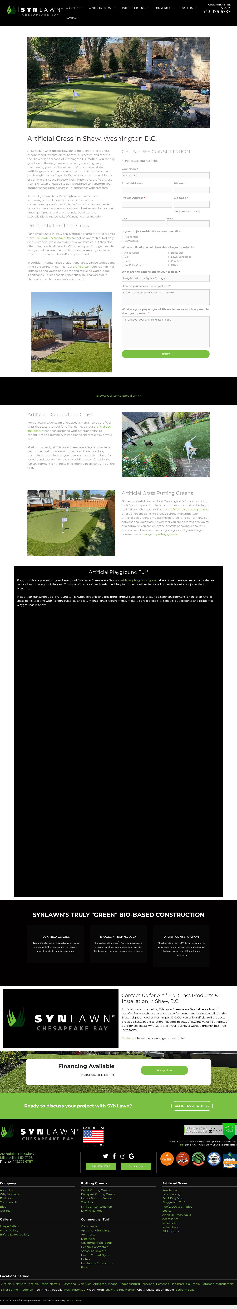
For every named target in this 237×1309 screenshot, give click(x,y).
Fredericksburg (129, 1283)
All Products (170, 1231)
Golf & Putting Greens (95, 1190)
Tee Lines (87, 1202)
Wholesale (169, 1223)
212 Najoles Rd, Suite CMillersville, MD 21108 (17, 1156)
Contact (72, 17)
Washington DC (74, 1289)
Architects (88, 1234)
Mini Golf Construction (96, 1206)
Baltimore (178, 1283)
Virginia (6, 1283)
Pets (127, 260)
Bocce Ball (177, 252)
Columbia (193, 1283)
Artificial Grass (100, 8)
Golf (126, 256)
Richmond (69, 1283)
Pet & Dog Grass (173, 1198)
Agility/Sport (131, 252)
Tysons (112, 1283)
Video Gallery (9, 1230)
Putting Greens (133, 8)
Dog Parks (88, 1238)
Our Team (6, 1210)
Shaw (109, 1289)
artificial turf (81, 266)
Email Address (132, 183)
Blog (3, 1206)
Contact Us (136, 1166)
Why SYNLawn (10, 1194)
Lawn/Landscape (181, 256)
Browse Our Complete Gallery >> (118, 395)
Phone (179, 183)
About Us (72, 8)
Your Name (130, 169)
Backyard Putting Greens (98, 1194)
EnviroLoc (7, 1198)
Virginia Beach (38, 1283)
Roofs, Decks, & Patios (177, 1206)
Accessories (170, 1218)
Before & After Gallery (14, 1234)
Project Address (133, 197)
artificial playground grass (138, 580)
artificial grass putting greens (188, 509)
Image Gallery (9, 1226)
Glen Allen (85, 1283)
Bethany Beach (185, 1289)
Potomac (207, 1283)
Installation (170, 1227)
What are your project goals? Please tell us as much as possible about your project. (165, 311)
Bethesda (162, 1283)
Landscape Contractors (97, 1263)
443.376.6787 (22, 1161)
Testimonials (8, 1202)
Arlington (99, 1283)
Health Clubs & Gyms (95, 1255)
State (170, 218)
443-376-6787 (216, 11)
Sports (166, 1210)
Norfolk (55, 1283)
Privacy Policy (74, 1300)
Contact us (129, 1038)
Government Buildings (96, 1242)
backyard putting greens (160, 534)
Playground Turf (173, 1202)
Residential (131, 236)
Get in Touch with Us (192, 1105)
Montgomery (225, 1283)
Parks (85, 1267)
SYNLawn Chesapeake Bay (53, 238)
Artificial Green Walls (176, 1214)
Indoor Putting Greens (96, 1198)
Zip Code (181, 197)
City (124, 218)
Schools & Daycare (93, 1251)
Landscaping (171, 1194)
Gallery (187, 8)
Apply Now (164, 1070)
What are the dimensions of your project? (151, 271)
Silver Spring (9, 1289)
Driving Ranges (91, 1210)
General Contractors (94, 1247)
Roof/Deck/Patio (134, 265)
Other (174, 265)
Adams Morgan (125, 1289)
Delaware (19, 1283)
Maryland (148, 1283)
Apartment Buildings (95, 1230)
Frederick (26, 1289)
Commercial (163, 8)
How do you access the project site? (146, 286)
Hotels (85, 1259)
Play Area (177, 260)
